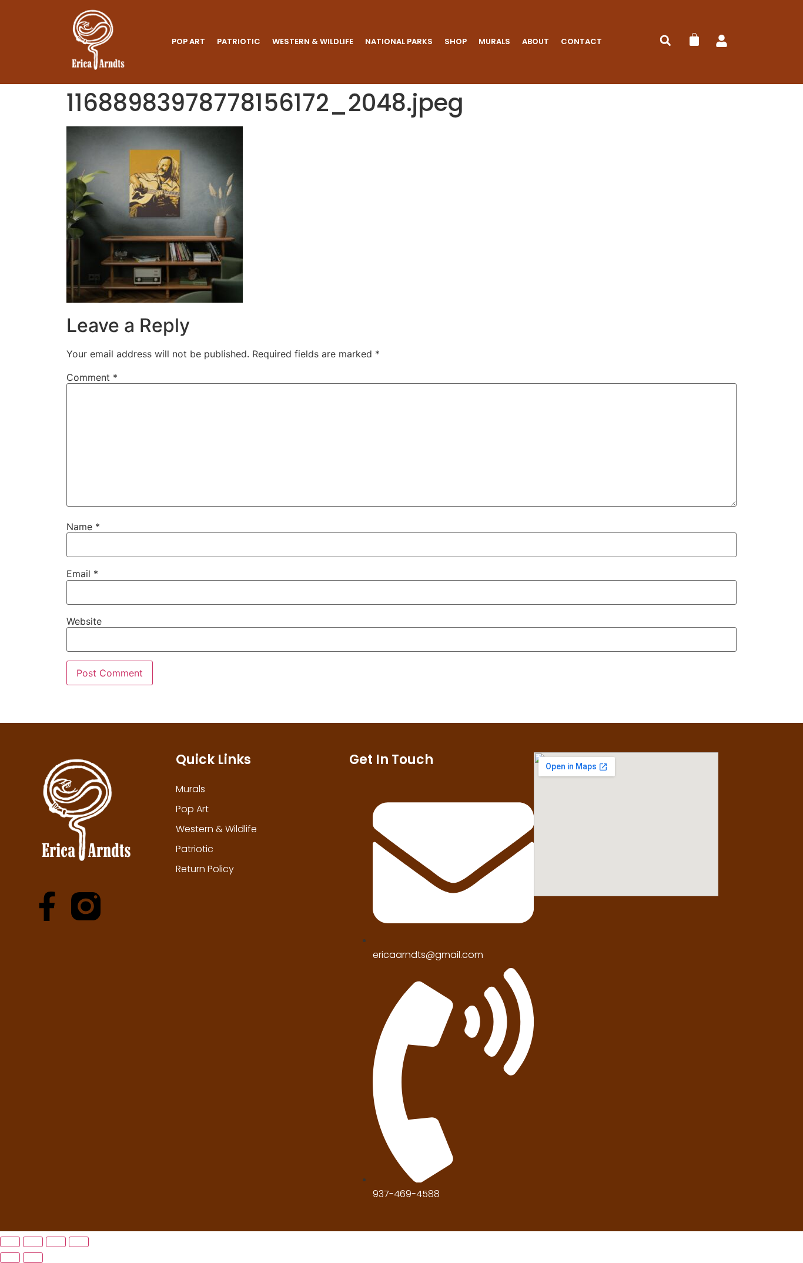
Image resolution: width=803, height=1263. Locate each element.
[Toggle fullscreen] (33, 1242)
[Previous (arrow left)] (10, 1257)
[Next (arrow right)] (33, 1257)
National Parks (399, 41)
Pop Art (188, 41)
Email (82, 573)
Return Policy (205, 869)
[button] (665, 41)
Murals (494, 41)
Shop (455, 41)
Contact (581, 41)
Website (84, 621)
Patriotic (238, 41)
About (535, 41)
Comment (92, 377)
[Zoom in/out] (10, 1242)
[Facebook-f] (47, 906)
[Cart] (694, 39)
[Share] (56, 1242)
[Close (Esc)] (79, 1242)
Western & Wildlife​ (312, 41)
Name (83, 526)
